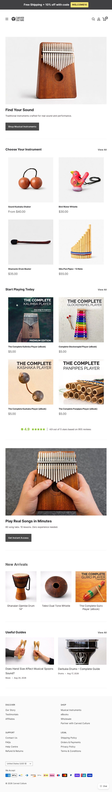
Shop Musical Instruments (22, 126)
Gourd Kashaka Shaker (19, 206)
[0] (104, 19)
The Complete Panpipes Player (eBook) (78, 409)
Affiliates (10, 719)
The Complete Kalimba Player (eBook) (27, 346)
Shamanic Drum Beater (19, 269)
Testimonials (11, 714)
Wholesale (66, 719)
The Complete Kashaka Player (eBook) (27, 409)
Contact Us (11, 737)
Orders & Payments (71, 742)
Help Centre (11, 746)
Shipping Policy (69, 737)
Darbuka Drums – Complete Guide (79, 669)
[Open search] (93, 19)
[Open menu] (6, 19)
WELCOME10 (79, 4)
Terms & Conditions (71, 751)
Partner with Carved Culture (75, 723)
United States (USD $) (17, 763)
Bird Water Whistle (68, 206)
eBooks (64, 714)
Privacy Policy (68, 746)
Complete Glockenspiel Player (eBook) (78, 346)
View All (102, 149)
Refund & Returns (14, 751)
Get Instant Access (18, 537)
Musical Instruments (71, 710)
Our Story (10, 710)
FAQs (8, 742)
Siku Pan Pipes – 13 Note (71, 269)
